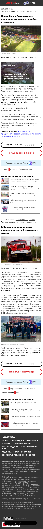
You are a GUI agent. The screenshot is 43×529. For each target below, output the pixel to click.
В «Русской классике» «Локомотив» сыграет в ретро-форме (22, 208)
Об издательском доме (13, 441)
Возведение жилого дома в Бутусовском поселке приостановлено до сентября (24, 180)
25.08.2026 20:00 (7, 220)
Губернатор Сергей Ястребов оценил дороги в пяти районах (23, 201)
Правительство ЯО (9, 53)
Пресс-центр (32, 441)
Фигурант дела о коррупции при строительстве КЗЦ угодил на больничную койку (25, 188)
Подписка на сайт (10, 452)
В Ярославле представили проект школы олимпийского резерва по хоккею (21, 134)
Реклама (6, 444)
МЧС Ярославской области (12, 264)
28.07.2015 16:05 (7, 9)
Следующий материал (20, 523)
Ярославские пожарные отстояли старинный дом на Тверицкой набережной (25, 410)
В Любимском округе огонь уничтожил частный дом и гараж (24, 424)
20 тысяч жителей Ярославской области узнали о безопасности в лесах (24, 403)
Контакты (26, 452)
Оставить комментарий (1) (21, 153)
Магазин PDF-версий (21, 444)
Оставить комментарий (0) (21, 372)
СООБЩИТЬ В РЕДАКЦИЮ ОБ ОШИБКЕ (18, 455)
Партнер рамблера (21, 518)
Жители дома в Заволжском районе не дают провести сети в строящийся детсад (24, 194)
